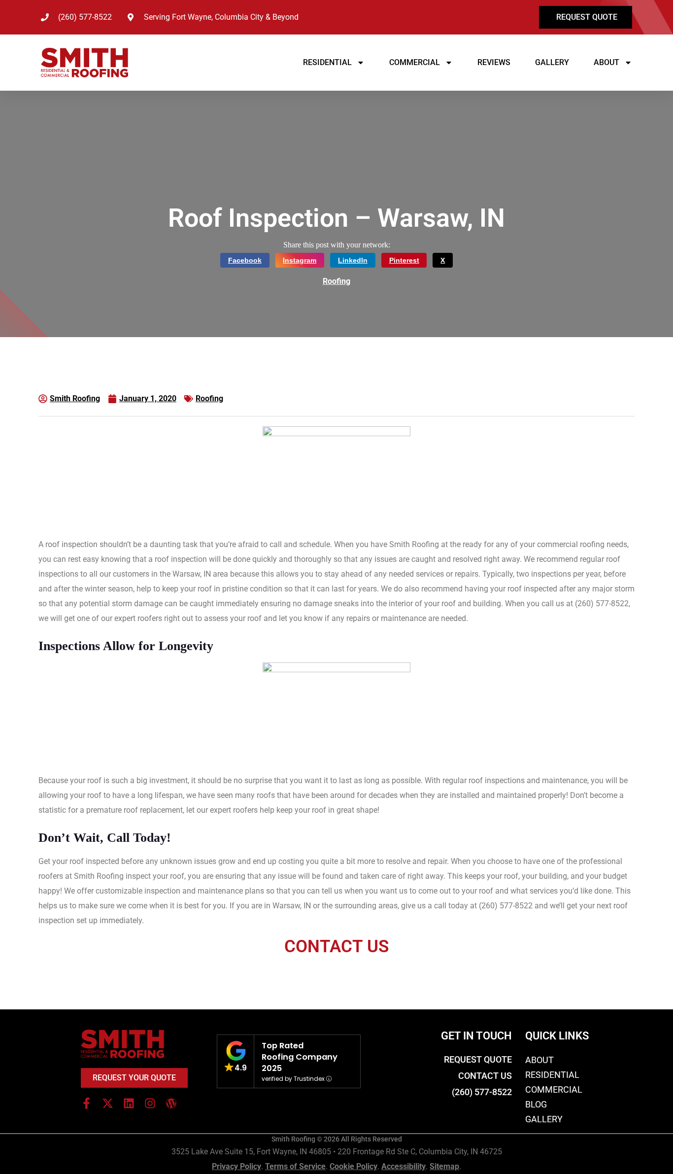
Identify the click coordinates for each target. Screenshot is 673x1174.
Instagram (299, 260)
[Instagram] (150, 1103)
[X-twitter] (107, 1103)
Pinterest (404, 260)
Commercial (414, 62)
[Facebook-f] (86, 1103)
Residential (327, 62)
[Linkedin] (129, 1103)
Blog (536, 1104)
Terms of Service (295, 1166)
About (606, 62)
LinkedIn (353, 260)
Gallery (552, 62)
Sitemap (444, 1166)
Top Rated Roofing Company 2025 (299, 1057)
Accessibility (403, 1166)
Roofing (336, 281)
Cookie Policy (353, 1166)
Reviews (493, 62)
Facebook (245, 260)
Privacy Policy (236, 1166)
